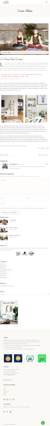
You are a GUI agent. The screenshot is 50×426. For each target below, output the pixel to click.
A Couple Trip (12, 220)
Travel (24, 145)
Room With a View (4, 273)
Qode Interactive (12, 424)
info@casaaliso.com (11, 374)
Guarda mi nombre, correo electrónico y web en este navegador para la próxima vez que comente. (23, 208)
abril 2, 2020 (21, 164)
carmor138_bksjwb (14, 57)
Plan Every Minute (13, 227)
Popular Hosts (3, 271)
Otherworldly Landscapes (6, 269)
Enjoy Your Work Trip (14, 235)
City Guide (2, 145)
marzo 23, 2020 (12, 221)
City (22, 145)
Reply (46, 164)
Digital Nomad (8, 145)
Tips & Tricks (3, 275)
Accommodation (16, 145)
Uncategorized (3, 277)
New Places (2, 268)
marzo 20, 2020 (3, 57)
